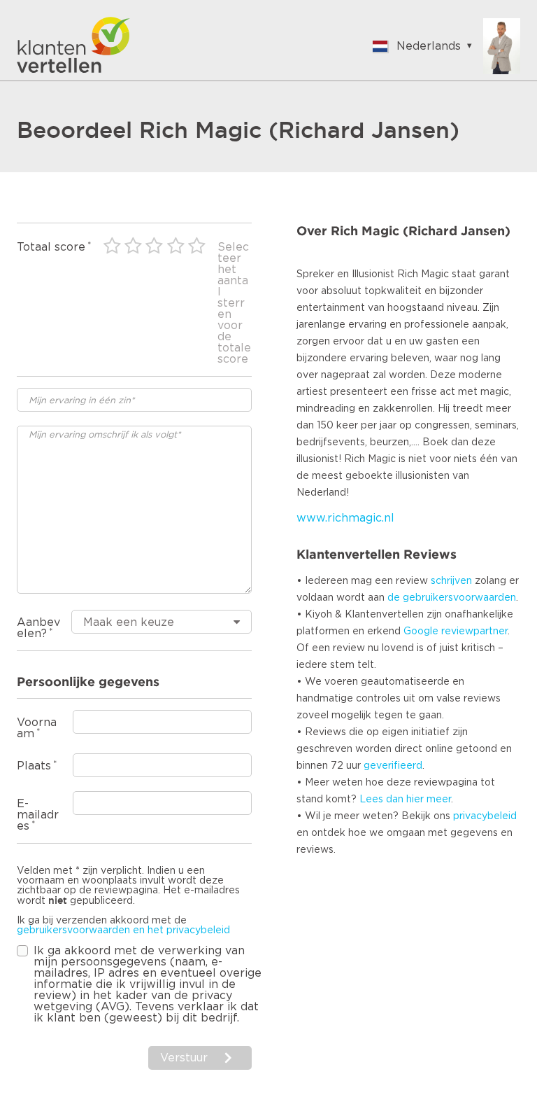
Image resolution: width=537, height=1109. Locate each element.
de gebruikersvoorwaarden (451, 598)
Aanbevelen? (38, 628)
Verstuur (184, 1057)
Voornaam (37, 728)
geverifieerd (393, 766)
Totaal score (51, 247)
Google (420, 631)
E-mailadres (38, 815)
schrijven (451, 581)
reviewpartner (474, 631)
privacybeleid (485, 816)
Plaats (34, 766)
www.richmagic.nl (345, 518)
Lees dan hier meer (405, 799)
